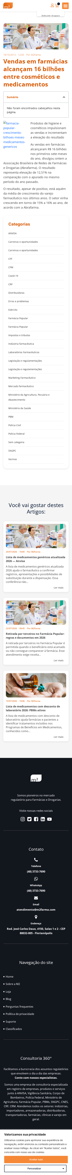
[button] (65, 5)
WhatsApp (36, 885)
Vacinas (12, 459)
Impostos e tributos (19, 335)
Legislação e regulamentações (25, 360)
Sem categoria (16, 442)
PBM (10, 416)
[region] (36, 1152)
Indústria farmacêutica (21, 343)
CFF (10, 258)
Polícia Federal (16, 433)
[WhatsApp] (36, 879)
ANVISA (12, 233)
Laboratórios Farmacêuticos (23, 352)
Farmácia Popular (18, 318)
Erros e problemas (18, 301)
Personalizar (34, 1168)
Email (36, 904)
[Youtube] (49, 819)
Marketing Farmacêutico (21, 377)
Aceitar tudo (36, 1159)
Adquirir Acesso (50, 16)
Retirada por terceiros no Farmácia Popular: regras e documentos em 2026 (35, 635)
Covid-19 (13, 275)
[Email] (36, 898)
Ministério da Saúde (19, 408)
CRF (10, 284)
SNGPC (12, 450)
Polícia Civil (14, 425)
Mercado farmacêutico (21, 386)
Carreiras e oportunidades (23, 241)
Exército (12, 309)
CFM (10, 267)
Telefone (36, 866)
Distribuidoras (16, 292)
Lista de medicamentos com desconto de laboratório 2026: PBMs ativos (33, 708)
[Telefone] (36, 860)
